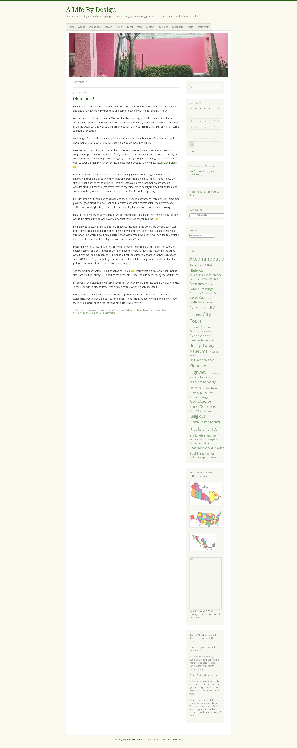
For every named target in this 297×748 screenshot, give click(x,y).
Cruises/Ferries (200, 327)
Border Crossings (201, 289)
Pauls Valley (130, 310)
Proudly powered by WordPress (129, 739)
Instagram (203, 26)
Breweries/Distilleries (201, 293)
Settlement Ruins (200, 443)
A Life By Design (91, 9)
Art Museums (209, 279)
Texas (145, 310)
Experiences (199, 335)
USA (158, 310)
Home (71, 26)
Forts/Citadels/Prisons (201, 340)
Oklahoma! (83, 98)
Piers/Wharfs (197, 411)
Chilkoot (195, 314)
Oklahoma (119, 310)
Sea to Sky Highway (208, 439)
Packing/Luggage (200, 401)
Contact (150, 26)
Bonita (208, 284)
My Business (94, 26)
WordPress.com (174, 739)
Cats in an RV (95, 312)
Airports (195, 265)
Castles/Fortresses (201, 302)
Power (208, 411)
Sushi (193, 453)
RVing (119, 26)
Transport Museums (207, 457)
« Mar (192, 151)
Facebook (177, 26)
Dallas (84, 310)
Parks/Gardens (202, 406)
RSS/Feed (163, 26)
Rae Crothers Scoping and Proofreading (202, 173)
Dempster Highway (200, 331)
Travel (129, 26)
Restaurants (203, 428)
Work (139, 26)
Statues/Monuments (207, 448)
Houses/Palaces (202, 360)
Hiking (195, 345)
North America (106, 310)
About (81, 26)
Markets (196, 382)
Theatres (204, 453)
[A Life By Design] (148, 55)
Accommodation (80, 312)
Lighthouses (213, 373)
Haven (108, 26)
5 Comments (109, 312)
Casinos (205, 297)
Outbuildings (198, 397)
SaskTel (195, 435)
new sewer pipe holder (163, 162)
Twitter (190, 26)
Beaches (196, 283)
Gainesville (94, 310)
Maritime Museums (200, 377)
